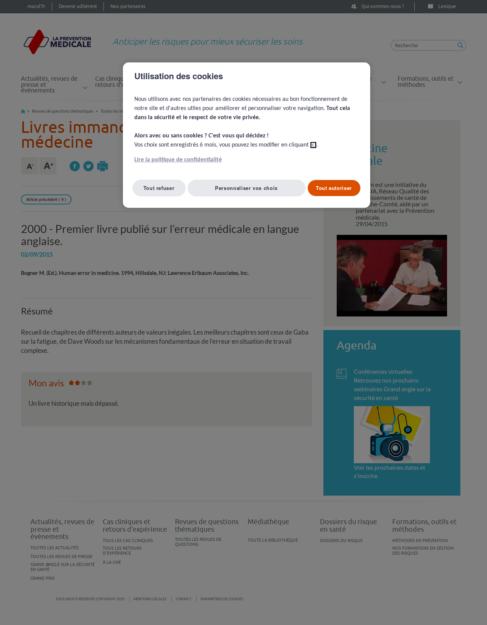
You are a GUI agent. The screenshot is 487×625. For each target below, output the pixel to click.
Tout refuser (159, 187)
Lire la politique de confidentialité (178, 160)
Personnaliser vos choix (246, 187)
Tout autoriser (334, 187)
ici (313, 145)
